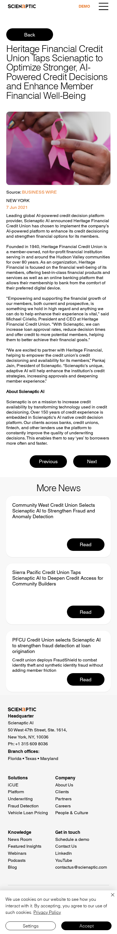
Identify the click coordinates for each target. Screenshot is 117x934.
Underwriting (20, 798)
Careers (63, 805)
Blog (12, 867)
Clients (62, 791)
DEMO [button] (84, 6)
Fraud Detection (23, 805)
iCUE (13, 785)
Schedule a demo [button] (72, 839)
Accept (86, 926)
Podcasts (17, 860)
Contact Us (66, 846)
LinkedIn (63, 853)
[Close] (109, 898)
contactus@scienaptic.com (81, 867)
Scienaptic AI (37, 220)
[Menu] (103, 6)
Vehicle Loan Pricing (28, 812)
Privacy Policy (47, 912)
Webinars (17, 853)
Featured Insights (24, 846)
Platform (16, 791)
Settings (31, 926)
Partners (63, 798)
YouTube (63, 860)
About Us (64, 785)
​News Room (20, 839)
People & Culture (71, 812)
